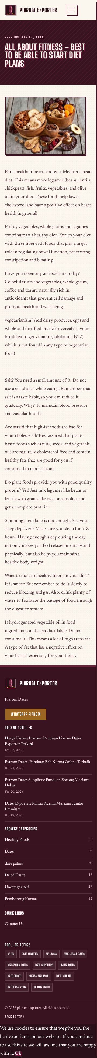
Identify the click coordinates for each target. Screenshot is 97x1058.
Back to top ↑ (14, 1017)
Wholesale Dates (74, 953)
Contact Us (14, 924)
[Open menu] (71, 10)
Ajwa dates (68, 965)
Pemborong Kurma (48, 899)
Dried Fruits (48, 875)
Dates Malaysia (17, 987)
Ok (18, 1053)
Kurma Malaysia (39, 976)
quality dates (42, 987)
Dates (48, 852)
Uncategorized (48, 887)
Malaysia (51, 953)
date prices (14, 976)
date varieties (30, 953)
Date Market (63, 976)
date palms (48, 864)
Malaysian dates (18, 965)
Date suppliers (44, 965)
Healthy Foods (48, 840)
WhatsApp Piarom (26, 714)
